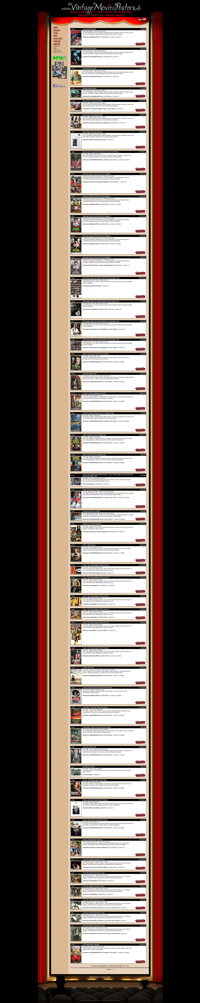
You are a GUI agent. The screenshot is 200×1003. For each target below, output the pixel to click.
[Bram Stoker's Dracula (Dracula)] (140, 111)
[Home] (60, 28)
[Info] (60, 36)
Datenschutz (57, 50)
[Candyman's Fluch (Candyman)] (140, 541)
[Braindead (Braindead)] (76, 44)
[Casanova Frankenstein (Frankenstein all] (76, 703)
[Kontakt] (60, 45)
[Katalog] (60, 31)
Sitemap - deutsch (94, 977)
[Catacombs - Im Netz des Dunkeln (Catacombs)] (76, 743)
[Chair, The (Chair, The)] (76, 762)
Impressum (57, 46)
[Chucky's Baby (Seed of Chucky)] (140, 856)
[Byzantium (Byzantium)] (76, 389)
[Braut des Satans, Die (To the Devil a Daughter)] (76, 192)
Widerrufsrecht (58, 52)
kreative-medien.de (115, 1000)
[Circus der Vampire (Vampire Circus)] (76, 869)
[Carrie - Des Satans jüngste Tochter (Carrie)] (76, 573)
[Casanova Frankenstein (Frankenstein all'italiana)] (140, 704)
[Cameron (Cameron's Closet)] (140, 508)
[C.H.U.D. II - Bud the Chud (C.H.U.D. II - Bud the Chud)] (76, 431)
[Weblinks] (60, 42)
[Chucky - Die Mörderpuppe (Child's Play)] (140, 796)
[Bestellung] (60, 39)
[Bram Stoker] (76, 111)
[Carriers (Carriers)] (76, 683)
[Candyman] (76, 541)
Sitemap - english (106, 977)
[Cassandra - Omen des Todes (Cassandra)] (76, 723)
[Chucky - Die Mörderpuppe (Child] (76, 796)
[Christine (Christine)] (76, 776)
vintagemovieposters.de (91, 1000)
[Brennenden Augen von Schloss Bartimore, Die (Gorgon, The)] (76, 297)
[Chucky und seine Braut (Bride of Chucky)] (76, 816)
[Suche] (60, 34)
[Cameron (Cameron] (76, 507)
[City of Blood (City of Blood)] (76, 962)
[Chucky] (76, 855)
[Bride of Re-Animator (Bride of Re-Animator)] (76, 369)
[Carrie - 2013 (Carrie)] (76, 561)
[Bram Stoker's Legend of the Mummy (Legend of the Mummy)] (140, 170)
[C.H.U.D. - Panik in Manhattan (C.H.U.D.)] (76, 409)
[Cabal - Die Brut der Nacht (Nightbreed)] (76, 450)
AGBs (55, 48)
